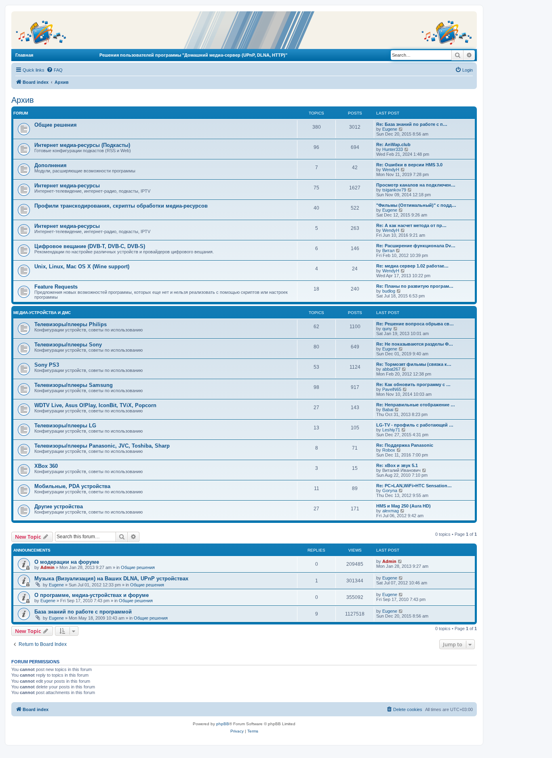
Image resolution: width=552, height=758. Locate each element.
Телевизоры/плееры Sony (68, 345)
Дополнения (50, 165)
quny (387, 328)
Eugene (389, 129)
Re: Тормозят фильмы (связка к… (413, 364)
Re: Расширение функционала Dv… (415, 245)
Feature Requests (56, 287)
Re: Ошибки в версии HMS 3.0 (409, 164)
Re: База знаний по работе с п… (411, 124)
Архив (22, 100)
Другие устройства (58, 506)
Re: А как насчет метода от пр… (411, 225)
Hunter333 (392, 149)
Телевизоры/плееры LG (65, 426)
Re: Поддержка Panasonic (404, 445)
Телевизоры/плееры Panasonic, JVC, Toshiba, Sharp (102, 446)
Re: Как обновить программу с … (413, 384)
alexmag (390, 510)
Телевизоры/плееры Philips (70, 324)
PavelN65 (391, 389)
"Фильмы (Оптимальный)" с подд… (416, 205)
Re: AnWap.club (393, 144)
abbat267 (391, 369)
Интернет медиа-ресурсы (67, 186)
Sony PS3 (46, 365)
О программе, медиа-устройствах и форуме (91, 595)
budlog (388, 291)
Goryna (389, 490)
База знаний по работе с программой (83, 612)
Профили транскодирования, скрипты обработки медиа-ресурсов (121, 206)
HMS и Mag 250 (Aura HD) (403, 505)
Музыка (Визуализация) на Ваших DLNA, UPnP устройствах (111, 578)
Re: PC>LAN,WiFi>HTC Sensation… (414, 485)
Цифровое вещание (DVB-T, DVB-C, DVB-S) (89, 246)
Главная (24, 55)
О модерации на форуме (66, 562)
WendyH (390, 169)
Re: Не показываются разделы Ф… (414, 344)
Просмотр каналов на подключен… (415, 185)
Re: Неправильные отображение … (415, 404)
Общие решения (55, 125)
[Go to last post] (400, 561)
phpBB (222, 724)
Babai (387, 409)
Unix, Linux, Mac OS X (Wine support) (81, 266)
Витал (388, 250)
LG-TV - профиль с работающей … (414, 425)
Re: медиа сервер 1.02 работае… (412, 265)
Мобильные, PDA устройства (72, 486)
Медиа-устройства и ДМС (42, 312)
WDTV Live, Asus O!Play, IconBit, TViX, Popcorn (95, 405)
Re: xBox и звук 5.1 (397, 465)
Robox (388, 450)
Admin (47, 567)
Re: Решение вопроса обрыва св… (415, 323)
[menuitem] (54, 70)
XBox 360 (46, 466)
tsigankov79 (394, 189)
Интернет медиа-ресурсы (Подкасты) (82, 145)
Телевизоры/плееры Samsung (73, 385)
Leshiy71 (391, 429)
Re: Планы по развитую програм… (414, 286)
